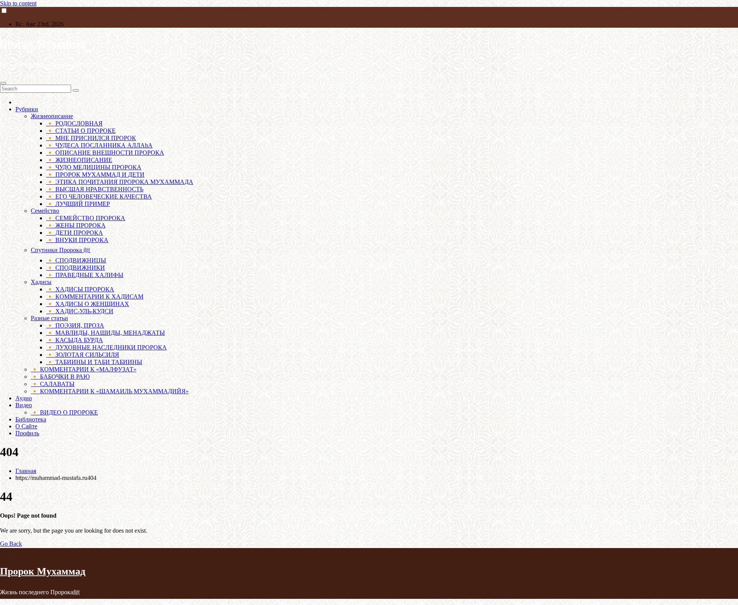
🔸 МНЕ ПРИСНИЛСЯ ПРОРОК (91, 138)
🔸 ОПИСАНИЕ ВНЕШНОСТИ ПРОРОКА (105, 152)
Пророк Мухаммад (42, 43)
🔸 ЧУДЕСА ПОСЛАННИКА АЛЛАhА (99, 145)
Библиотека (30, 419)
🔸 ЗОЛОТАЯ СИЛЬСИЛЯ (82, 354)
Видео (23, 405)
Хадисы (41, 282)
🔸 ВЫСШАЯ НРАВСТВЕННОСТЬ (94, 189)
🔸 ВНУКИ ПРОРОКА (77, 240)
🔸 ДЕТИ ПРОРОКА (74, 232)
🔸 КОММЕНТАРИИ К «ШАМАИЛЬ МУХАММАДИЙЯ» (110, 391)
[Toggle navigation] (3, 83)
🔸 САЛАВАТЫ (53, 384)
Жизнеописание (52, 116)
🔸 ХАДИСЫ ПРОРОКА (80, 289)
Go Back (11, 543)
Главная (25, 471)
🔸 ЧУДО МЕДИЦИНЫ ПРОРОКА (93, 167)
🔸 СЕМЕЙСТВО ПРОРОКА (85, 218)
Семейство (45, 210)
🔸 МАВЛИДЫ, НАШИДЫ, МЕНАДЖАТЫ (105, 332)
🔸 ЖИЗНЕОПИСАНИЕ (79, 160)
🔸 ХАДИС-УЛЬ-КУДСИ (79, 311)
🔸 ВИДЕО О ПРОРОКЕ (64, 412)
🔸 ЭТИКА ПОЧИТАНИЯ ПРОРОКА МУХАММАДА (119, 182)
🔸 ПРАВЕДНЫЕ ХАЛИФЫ (84, 275)
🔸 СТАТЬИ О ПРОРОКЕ (81, 130)
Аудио (23, 398)
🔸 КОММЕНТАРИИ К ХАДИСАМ (94, 296)
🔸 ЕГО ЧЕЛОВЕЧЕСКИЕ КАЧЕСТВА (99, 196)
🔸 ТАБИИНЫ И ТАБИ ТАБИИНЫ (94, 362)
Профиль (27, 433)
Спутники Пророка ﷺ (60, 250)
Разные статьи (49, 318)
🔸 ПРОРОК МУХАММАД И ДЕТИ (95, 174)
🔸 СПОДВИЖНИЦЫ (76, 260)
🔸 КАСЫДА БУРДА (74, 340)
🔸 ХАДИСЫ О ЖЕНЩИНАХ (87, 304)
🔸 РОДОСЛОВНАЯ (74, 123)
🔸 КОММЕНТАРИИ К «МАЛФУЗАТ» (83, 369)
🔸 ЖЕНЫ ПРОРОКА (76, 225)
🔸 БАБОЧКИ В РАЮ (60, 376)
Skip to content (18, 3)
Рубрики (26, 109)
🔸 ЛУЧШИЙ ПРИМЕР (78, 204)
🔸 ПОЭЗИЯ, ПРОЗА (75, 325)
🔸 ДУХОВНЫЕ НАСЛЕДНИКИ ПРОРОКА (106, 347)
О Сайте (26, 426)
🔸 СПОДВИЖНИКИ (75, 267)
